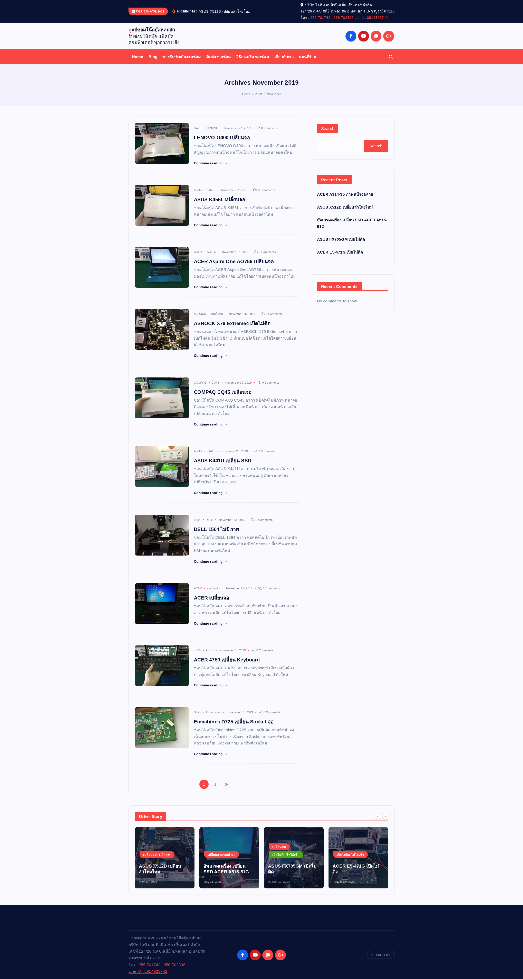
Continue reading (209, 163)
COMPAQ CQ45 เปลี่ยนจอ (222, 392)
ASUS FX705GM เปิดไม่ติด (341, 239)
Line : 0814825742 (372, 18)
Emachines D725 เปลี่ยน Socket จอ (234, 721)
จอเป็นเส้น (213, 588)
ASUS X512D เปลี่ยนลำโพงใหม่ (345, 207)
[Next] (385, 816)
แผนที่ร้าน (307, 57)
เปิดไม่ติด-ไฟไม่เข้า (221, 854)
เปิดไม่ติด (217, 313)
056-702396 (343, 18)
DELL (209, 519)
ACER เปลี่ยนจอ (211, 598)
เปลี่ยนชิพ (214, 847)
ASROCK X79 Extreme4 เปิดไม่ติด (232, 323)
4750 (197, 650)
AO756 (211, 252)
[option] (164, 857)
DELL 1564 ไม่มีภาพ (216, 529)
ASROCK (200, 313)
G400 (197, 128)
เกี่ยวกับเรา (284, 57)
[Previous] (378, 816)
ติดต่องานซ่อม (218, 57)
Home (137, 57)
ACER (198, 252)
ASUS (198, 190)
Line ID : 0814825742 (148, 971)
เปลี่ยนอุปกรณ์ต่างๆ (157, 854)
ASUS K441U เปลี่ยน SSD (222, 460)
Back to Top (382, 954)
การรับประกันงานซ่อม (182, 57)
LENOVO (212, 128)
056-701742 (320, 18)
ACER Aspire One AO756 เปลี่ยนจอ (234, 261)
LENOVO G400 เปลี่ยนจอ (222, 137)
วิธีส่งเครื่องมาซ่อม (252, 57)
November (274, 94)
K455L (211, 190)
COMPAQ (200, 382)
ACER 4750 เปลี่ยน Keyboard (227, 659)
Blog (153, 57)
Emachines (213, 712)
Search (327, 128)
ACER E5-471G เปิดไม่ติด (340, 252)
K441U (211, 451)
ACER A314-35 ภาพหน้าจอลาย (345, 194)
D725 (197, 712)
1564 (197, 519)
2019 (258, 94)
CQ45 (215, 382)
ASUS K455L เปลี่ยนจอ (219, 199)
